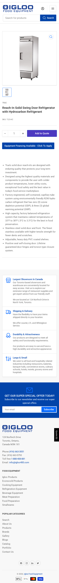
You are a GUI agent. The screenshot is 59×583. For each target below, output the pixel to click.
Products (6, 528)
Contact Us (8, 551)
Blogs (5, 539)
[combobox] (29, 18)
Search (50, 18)
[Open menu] (52, 8)
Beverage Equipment (12, 493)
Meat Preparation (11, 497)
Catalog (6, 544)
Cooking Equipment (12, 485)
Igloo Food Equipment (33, 574)
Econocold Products (12, 481)
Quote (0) (56, 434)
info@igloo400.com (19, 462)
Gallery (5, 536)
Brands (5, 531)
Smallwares (8, 505)
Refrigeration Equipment (14, 489)
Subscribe (49, 409)
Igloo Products (9, 477)
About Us (7, 524)
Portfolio (6, 547)
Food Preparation (11, 501)
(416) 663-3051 (16, 451)
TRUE (4, 103)
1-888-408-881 (18, 458)
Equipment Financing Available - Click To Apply (28, 145)
